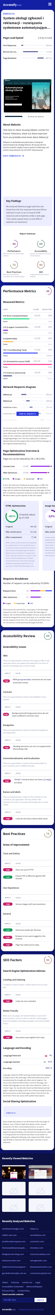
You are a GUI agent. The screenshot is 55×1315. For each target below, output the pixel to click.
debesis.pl (9, 13)
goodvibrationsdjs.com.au (14, 1273)
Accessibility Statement (13, 1286)
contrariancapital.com (40, 1273)
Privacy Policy (8, 1290)
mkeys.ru (34, 1228)
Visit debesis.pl (12, 155)
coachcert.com (37, 1241)
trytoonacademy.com (40, 1254)
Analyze (40, 1300)
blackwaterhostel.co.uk (41, 1267)
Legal (37, 1282)
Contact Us (27, 1282)
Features (15, 1282)
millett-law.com (9, 1235)
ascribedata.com (38, 1235)
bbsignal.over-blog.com (13, 1254)
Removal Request (34, 1286)
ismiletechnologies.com (13, 1228)
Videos (5, 1282)
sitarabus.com (36, 1247)
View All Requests (27, 414)
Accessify (12, 5)
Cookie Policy (24, 1290)
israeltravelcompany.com (13, 1241)
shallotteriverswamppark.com (15, 1267)
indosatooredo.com (11, 1260)
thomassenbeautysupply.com (15, 1247)
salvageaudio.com (38, 1260)
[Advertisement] (27, 70)
